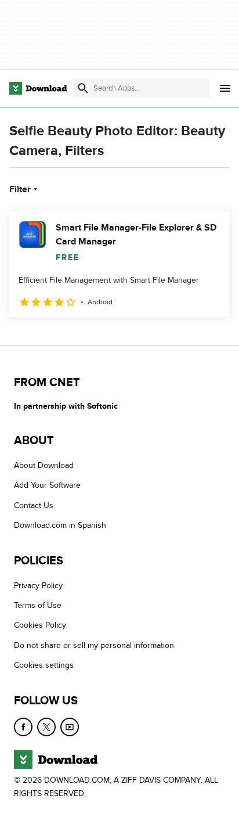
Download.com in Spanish (60, 525)
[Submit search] (83, 88)
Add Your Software (47, 485)
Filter (20, 189)
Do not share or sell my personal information (94, 645)
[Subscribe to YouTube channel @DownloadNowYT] (69, 726)
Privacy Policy (38, 585)
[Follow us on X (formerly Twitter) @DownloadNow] (46, 726)
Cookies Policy (40, 625)
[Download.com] (38, 88)
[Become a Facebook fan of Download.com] (23, 726)
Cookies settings (44, 665)
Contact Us (33, 505)
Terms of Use (37, 605)
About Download (44, 465)
